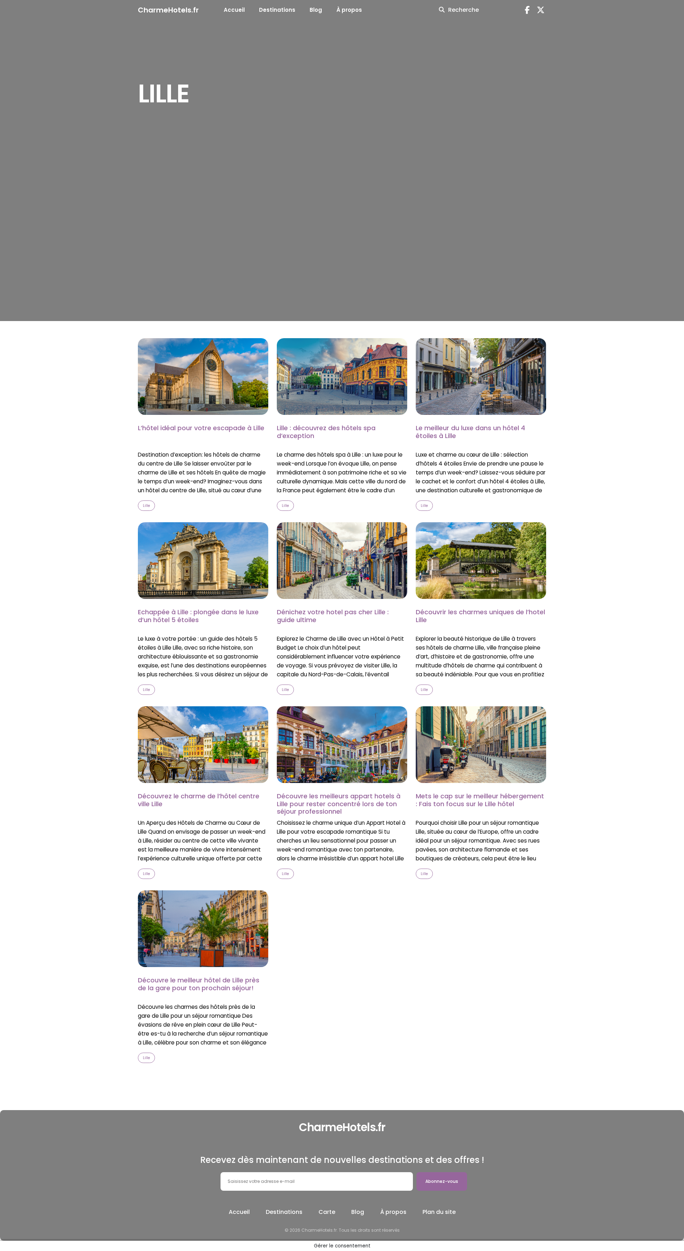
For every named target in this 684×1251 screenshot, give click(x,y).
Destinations (277, 10)
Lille (146, 505)
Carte (326, 1212)
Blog (316, 10)
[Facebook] (527, 10)
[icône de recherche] (441, 10)
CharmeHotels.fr (168, 10)
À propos (349, 10)
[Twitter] (540, 10)
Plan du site (439, 1212)
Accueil (234, 10)
